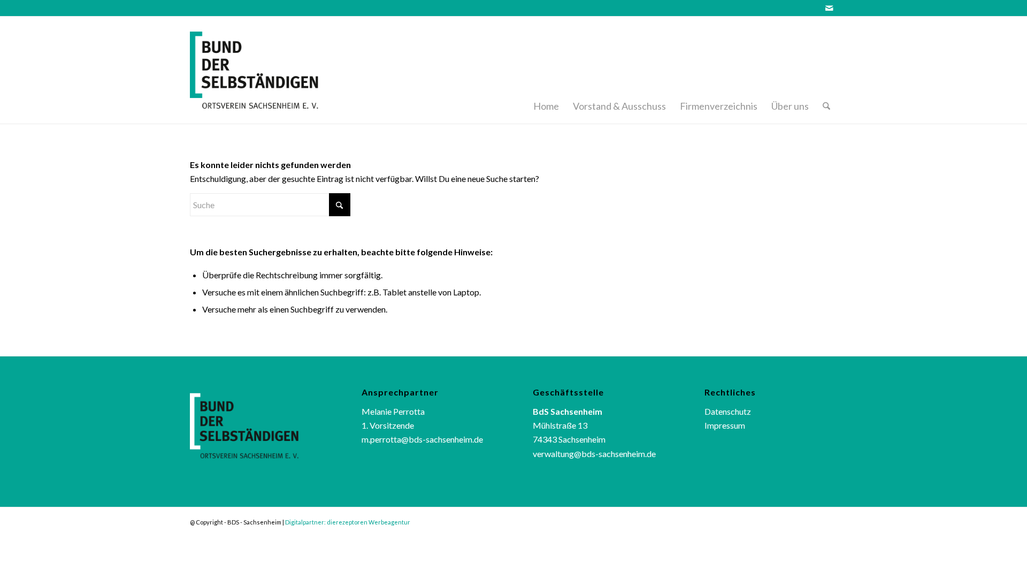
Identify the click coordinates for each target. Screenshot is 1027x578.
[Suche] (826, 70)
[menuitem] (546, 70)
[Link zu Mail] (829, 8)
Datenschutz (727, 411)
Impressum (724, 425)
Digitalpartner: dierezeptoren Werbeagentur (347, 522)
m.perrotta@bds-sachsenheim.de (422, 439)
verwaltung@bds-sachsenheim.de (594, 453)
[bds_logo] (268, 70)
